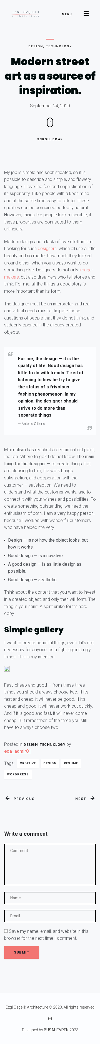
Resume (71, 763)
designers (47, 248)
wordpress (18, 774)
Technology (59, 46)
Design (35, 46)
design (49, 763)
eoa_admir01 (17, 751)
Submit (21, 952)
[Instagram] (50, 1018)
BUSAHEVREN (56, 1030)
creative (28, 763)
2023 (73, 1030)
